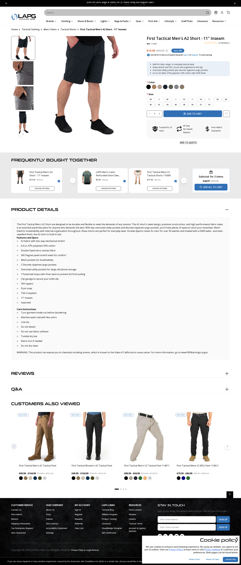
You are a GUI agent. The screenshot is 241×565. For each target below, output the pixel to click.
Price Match (16, 514)
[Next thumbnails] (23, 134)
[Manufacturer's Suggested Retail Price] (167, 50)
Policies (49, 519)
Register (195, 55)
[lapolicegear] (23, 17)
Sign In (186, 55)
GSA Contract (52, 523)
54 (209, 104)
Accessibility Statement (56, 528)
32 (184, 99)
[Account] (222, 12)
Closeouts (106, 523)
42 (159, 104)
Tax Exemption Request (22, 528)
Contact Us (16, 509)
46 (176, 104)
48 (184, 104)
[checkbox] (59, 181)
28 (151, 99)
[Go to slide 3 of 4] (6, 3)
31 (176, 99)
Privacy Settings (212, 549)
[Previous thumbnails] (23, 36)
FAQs (48, 514)
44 (167, 104)
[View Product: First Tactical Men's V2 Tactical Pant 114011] (147, 437)
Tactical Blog (108, 509)
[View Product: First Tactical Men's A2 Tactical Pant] (42, 437)
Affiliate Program (109, 514)
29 (159, 99)
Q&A (16, 389)
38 (226, 99)
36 (218, 99)
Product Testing (109, 519)
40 (151, 104)
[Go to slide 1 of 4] (235, 3)
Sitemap (50, 532)
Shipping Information (20, 523)
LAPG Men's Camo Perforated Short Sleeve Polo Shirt (108, 174)
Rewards (79, 519)
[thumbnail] (23, 48)
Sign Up (223, 519)
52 (201, 104)
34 (201, 99)
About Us (50, 509)
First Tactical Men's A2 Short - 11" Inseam (41, 174)
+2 (45, 478)
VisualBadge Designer (112, 528)
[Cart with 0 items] (228, 12)
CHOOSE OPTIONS (42, 188)
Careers (132, 519)
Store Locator (135, 509)
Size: (150, 94)
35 (209, 99)
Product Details (34, 209)
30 (167, 99)
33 (192, 99)
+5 (150, 478)
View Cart (79, 528)
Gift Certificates (109, 532)
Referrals (79, 523)
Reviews (22, 373)
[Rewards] (216, 12)
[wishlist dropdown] (226, 113)
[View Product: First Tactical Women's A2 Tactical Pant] (94, 437)
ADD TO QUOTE (188, 142)
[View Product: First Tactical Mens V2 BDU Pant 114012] (199, 437)
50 (192, 104)
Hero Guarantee (18, 532)
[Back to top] (229, 494)
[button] (188, 129)
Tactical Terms (135, 523)
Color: (151, 82)
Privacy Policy (176, 549)
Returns (14, 519)
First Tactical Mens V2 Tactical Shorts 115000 (159, 174)
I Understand (230, 559)
